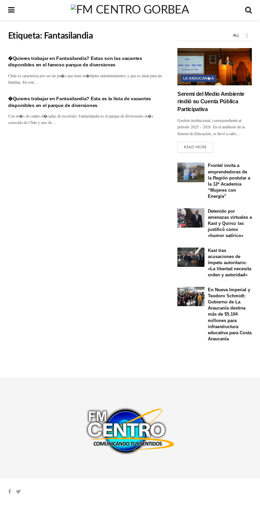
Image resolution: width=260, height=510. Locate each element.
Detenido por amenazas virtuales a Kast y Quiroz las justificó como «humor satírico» (230, 223)
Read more (195, 147)
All (236, 35)
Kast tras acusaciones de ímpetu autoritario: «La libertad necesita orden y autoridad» (229, 263)
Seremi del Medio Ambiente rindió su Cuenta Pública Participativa (210, 101)
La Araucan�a (198, 78)
